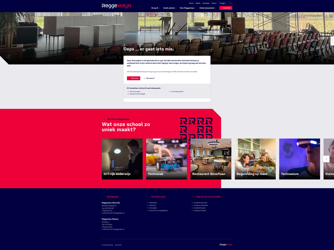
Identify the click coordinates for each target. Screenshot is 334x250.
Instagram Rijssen (200, 210)
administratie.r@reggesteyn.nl (113, 229)
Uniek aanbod (169, 8)
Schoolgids (206, 3)
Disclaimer (118, 245)
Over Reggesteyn (187, 8)
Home (124, 44)
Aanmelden (226, 8)
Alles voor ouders (135, 91)
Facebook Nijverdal (200, 203)
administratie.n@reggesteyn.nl (114, 213)
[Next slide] (326, 159)
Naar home (134, 78)
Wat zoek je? (150, 78)
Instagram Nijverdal (201, 205)
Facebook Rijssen (200, 208)
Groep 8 (154, 8)
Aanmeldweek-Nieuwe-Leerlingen (143, 45)
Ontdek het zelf (111, 177)
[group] (122, 159)
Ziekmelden (153, 203)
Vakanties (152, 205)
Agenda (198, 3)
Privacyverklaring (107, 245)
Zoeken (230, 3)
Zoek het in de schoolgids (137, 94)
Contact (214, 3)
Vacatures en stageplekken (158, 210)
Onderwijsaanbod (207, 8)
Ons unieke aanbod (177, 91)
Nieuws (191, 3)
